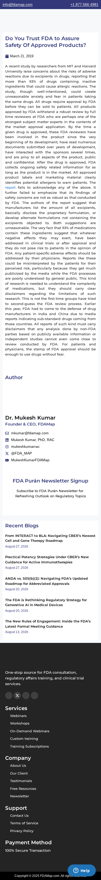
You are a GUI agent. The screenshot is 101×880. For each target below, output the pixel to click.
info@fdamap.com (18, 4)
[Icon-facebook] (26, 695)
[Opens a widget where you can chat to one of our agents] (81, 870)
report (10, 187)
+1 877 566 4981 (84, 4)
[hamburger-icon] (6, 19)
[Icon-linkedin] (34, 695)
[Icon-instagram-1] (8, 695)
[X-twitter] (17, 695)
